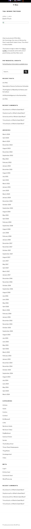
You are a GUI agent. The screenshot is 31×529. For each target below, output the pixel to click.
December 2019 (7, 201)
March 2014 (6, 394)
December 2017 (7, 243)
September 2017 (8, 254)
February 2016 (7, 313)
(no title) (5, 82)
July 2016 (5, 296)
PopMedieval (7, 433)
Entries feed (6, 472)
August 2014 (6, 377)
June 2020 (6, 190)
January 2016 (7, 317)
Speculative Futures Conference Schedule (15, 86)
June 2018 (6, 233)
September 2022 (8, 155)
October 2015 (7, 327)
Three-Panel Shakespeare (11, 447)
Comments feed (8, 475)
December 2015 (7, 320)
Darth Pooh (6, 19)
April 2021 (6, 180)
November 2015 (7, 324)
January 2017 (7, 275)
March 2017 (6, 271)
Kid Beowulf (6, 419)
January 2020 (7, 197)
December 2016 (7, 278)
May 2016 (6, 303)
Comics (5, 412)
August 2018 (6, 229)
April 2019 (6, 219)
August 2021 (6, 173)
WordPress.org (7, 479)
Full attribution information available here (15, 64)
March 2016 (6, 310)
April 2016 (6, 306)
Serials (5, 440)
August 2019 (6, 211)
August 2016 (6, 292)
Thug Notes (6, 451)
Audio (4, 408)
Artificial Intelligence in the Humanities (14, 95)
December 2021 (7, 169)
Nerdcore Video (7, 430)
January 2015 (7, 359)
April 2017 (6, 268)
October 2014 (7, 370)
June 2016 (6, 299)
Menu (16, 5)
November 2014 (7, 366)
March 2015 (6, 352)
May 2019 (6, 215)
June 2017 (6, 261)
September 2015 (8, 331)
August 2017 (6, 257)
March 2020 (6, 194)
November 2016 (7, 282)
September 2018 (8, 225)
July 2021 (5, 176)
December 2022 (7, 152)
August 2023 (7, 148)
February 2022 (7, 162)
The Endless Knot (8, 444)
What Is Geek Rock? (18, 109)
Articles (5, 405)
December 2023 (8, 145)
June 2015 (6, 341)
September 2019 (8, 208)
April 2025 (6, 138)
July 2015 (5, 338)
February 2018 (7, 236)
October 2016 (7, 285)
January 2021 (7, 187)
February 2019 (7, 222)
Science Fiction (7, 437)
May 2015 (6, 345)
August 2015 (6, 334)
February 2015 (7, 356)
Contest (5, 415)
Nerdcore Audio (7, 426)
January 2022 (7, 166)
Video (4, 458)
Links (4, 422)
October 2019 (7, 204)
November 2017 (7, 247)
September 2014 (8, 373)
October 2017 (7, 250)
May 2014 (6, 387)
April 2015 (6, 349)
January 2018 (7, 240)
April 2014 (6, 391)
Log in (4, 468)
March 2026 (6, 134)
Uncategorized (7, 454)
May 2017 (5, 264)
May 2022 (6, 159)
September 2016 (8, 289)
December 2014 (7, 363)
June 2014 (6, 384)
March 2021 (6, 183)
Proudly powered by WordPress (11, 525)
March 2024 (6, 141)
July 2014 (5, 380)
